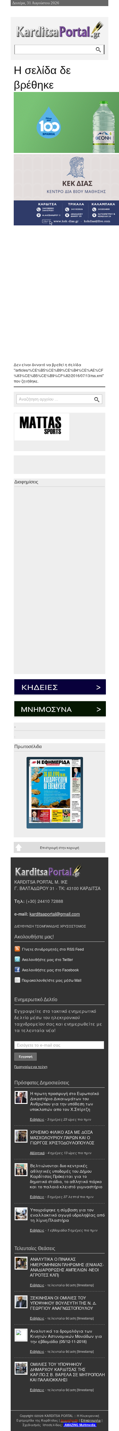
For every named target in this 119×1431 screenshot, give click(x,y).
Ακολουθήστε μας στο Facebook (50, 969)
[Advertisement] (59, 293)
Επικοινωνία (91, 1420)
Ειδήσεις (37, 1119)
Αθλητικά (37, 1152)
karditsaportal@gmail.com (55, 914)
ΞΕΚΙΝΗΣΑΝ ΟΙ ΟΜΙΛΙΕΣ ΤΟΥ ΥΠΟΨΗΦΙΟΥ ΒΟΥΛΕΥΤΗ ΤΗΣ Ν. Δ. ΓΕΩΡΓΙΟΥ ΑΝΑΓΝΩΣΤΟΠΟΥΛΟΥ (63, 1303)
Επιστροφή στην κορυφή (59, 847)
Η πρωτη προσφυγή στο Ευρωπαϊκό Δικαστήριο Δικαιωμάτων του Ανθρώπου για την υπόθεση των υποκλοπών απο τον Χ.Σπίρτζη (64, 1101)
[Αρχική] (59, 29)
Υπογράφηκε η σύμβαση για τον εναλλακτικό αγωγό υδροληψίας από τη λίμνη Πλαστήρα (67, 1215)
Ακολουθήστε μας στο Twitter (47, 959)
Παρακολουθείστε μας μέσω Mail (51, 980)
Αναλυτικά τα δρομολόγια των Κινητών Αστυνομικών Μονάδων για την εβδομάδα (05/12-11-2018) (66, 1336)
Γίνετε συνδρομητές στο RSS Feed (53, 949)
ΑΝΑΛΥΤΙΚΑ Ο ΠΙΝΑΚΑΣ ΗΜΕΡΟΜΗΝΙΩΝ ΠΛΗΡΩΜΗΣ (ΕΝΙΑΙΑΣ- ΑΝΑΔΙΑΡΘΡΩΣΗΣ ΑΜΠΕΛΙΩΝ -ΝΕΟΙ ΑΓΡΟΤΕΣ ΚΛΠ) (67, 1266)
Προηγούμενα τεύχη (30, 1066)
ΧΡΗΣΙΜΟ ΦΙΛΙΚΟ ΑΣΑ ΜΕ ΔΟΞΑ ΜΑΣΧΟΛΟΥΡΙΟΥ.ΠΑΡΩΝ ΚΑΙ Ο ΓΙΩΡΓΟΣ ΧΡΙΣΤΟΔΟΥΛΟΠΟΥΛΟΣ (62, 1137)
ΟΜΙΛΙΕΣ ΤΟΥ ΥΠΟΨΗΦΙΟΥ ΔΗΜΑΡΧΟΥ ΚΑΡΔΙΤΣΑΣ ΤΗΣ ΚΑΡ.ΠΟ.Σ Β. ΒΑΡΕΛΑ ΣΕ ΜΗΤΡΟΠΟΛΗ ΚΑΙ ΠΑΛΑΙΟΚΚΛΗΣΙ (67, 1372)
